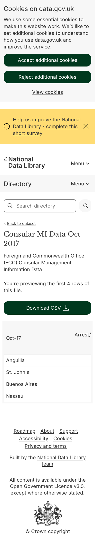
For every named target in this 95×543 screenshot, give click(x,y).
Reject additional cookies (47, 77)
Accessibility (33, 438)
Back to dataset (21, 223)
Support (68, 431)
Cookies (62, 438)
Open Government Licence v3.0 (47, 486)
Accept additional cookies (47, 60)
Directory (18, 184)
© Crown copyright (47, 531)
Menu (77, 163)
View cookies (47, 92)
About (47, 431)
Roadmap (24, 431)
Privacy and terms (46, 446)
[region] (47, 362)
